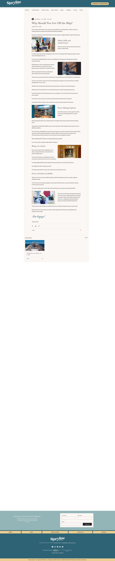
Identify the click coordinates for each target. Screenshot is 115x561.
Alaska (61, 10)
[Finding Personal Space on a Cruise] (34, 245)
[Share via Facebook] (32, 226)
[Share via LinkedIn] (35, 226)
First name (64, 515)
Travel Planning (35, 10)
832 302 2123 (57, 542)
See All (86, 237)
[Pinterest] (63, 547)
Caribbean (68, 10)
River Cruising (54, 10)
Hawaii (81, 10)
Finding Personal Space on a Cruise (34, 254)
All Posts (27, 10)
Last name (80, 515)
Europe (75, 10)
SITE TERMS (61, 552)
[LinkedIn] (60, 547)
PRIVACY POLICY (55, 552)
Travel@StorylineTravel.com (69, 542)
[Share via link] (39, 226)
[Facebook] (57, 547)
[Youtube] (52, 547)
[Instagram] (55, 547)
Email (63, 521)
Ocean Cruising (45, 10)
